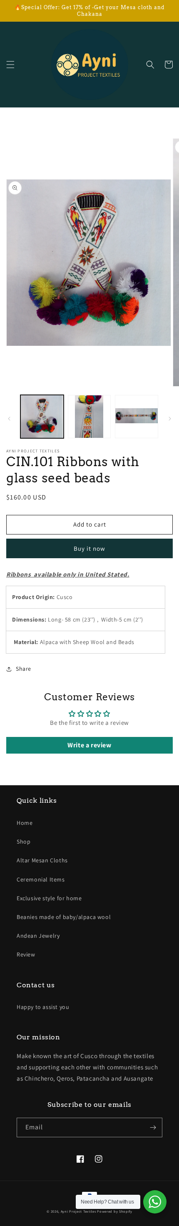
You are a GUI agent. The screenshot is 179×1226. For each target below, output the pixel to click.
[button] (10, 64)
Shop (23, 841)
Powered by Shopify (114, 1211)
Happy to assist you (43, 1007)
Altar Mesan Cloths (42, 860)
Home (24, 822)
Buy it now (89, 548)
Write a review (89, 745)
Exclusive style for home (49, 898)
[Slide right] (170, 418)
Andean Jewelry (38, 935)
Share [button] (23, 668)
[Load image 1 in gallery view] (42, 416)
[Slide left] (9, 418)
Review (26, 954)
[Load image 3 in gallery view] (136, 416)
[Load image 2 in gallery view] (89, 416)
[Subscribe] (153, 1127)
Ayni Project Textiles (78, 1211)
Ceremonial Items (41, 879)
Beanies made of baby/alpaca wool (64, 917)
